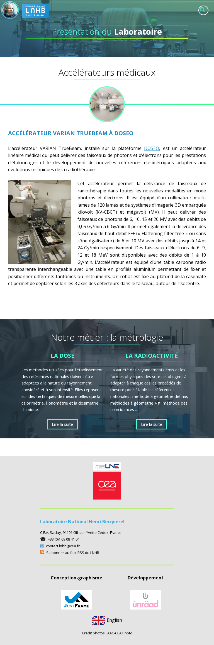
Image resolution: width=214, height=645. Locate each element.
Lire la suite (62, 424)
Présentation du (107, 31)
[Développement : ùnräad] (145, 608)
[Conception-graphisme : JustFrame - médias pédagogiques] (76, 608)
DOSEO (151, 148)
